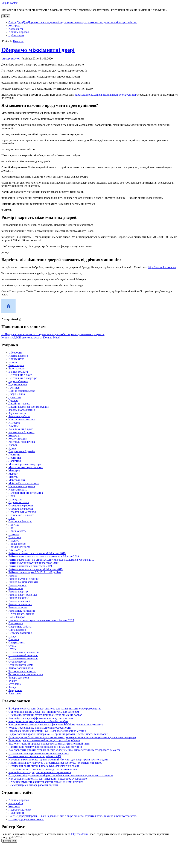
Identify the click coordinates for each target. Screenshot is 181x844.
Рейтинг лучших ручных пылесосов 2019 (33, 562)
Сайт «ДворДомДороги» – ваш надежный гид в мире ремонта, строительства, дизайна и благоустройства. (72, 22)
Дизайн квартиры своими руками (28, 406)
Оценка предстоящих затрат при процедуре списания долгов (45, 714)
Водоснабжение (18, 381)
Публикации (16, 35)
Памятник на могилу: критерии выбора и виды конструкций (45, 746)
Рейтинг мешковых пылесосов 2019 (30, 566)
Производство (17, 543)
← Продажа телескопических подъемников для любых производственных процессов (52, 334)
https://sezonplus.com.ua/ (162, 267)
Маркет (12, 473)
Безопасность (16, 368)
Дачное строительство (21, 390)
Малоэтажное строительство (25, 467)
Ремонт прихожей (19, 601)
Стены (12, 645)
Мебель (12, 476)
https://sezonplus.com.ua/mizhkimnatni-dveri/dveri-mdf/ (106, 94)
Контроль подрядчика (21, 441)
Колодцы (13, 435)
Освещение (15, 499)
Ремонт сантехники (20, 604)
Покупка (13, 524)
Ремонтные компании (21, 610)
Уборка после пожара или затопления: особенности (39, 727)
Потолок (13, 534)
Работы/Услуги (17, 550)
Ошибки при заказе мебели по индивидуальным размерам (43, 711)
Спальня (13, 639)
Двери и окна (16, 393)
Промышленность (19, 546)
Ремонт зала (15, 588)
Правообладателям (19, 809)
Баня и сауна (16, 365)
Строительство (17, 661)
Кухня (12, 448)
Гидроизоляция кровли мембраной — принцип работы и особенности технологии (58, 733)
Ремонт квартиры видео (22, 594)
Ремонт (12, 575)
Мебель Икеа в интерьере (23, 483)
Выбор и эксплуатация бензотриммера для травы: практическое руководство (54, 708)
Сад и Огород (16, 616)
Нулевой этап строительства (25, 492)
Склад (12, 636)
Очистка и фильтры (20, 521)
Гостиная (13, 387)
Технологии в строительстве (25, 674)
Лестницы (14, 457)
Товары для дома (18, 677)
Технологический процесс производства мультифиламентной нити (49, 743)
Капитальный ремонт (21, 432)
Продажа (13, 540)
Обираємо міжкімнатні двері (38, 50)
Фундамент (15, 690)
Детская (13, 400)
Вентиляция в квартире (22, 378)
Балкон (12, 362)
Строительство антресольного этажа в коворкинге (38, 753)
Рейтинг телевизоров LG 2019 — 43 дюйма (34, 572)
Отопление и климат (21, 515)
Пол (10, 527)
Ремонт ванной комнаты (23, 581)
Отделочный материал (22, 511)
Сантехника (15, 623)
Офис (11, 518)
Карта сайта (15, 28)
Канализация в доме (20, 428)
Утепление (15, 683)
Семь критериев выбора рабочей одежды (33, 784)
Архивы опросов (18, 31)
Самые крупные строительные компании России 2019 (41, 620)
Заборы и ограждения (21, 409)
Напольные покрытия (21, 486)
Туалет (12, 680)
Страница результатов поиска (26, 819)
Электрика (14, 693)
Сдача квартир (17, 629)
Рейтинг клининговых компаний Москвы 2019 (37, 553)
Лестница (14, 454)
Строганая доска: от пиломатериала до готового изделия (42, 769)
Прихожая (14, 537)
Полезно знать (17, 530)
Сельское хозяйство (20, 632)
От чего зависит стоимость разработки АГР (34, 756)
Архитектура (16, 358)
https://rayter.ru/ (79, 834)
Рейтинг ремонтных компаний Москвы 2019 (35, 569)
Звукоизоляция (17, 413)
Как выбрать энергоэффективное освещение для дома (41, 718)
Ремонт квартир (18, 591)
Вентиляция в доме (20, 374)
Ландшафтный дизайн (21, 451)
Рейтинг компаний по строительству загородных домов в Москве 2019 (51, 559)
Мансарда (14, 470)
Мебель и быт (16, 479)
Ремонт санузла (17, 607)
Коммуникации (17, 438)
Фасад (12, 687)
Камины (13, 425)
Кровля (12, 444)
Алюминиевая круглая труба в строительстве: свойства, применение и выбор (55, 762)
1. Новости (15, 352)
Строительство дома (20, 664)
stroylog (11, 58)
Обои (11, 495)
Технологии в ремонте (22, 671)
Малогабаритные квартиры (25, 464)
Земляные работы (19, 416)
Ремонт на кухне (18, 597)
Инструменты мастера (21, 419)
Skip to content (9, 2)
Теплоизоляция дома (20, 667)
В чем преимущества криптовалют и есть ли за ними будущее (45, 781)
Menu (5, 16)
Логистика (14, 460)
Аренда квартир (18, 355)
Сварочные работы (19, 626)
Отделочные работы (20, 505)
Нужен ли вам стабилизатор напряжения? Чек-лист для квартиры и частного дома (58, 759)
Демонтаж (14, 397)
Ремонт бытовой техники (23, 578)
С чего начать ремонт (21, 613)
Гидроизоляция (17, 384)
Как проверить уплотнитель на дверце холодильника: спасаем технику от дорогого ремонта (64, 749)
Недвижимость (17, 489)
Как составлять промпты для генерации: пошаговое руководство (47, 778)
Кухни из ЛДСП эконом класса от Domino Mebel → (32, 337)
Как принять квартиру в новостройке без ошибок (38, 721)
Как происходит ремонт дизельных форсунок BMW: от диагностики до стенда (55, 724)
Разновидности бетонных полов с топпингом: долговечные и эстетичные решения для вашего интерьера (72, 737)
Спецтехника (16, 642)
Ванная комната (18, 371)
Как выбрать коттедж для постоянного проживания (39, 772)
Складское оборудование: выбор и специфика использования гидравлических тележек (60, 775)
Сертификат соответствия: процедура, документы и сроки (43, 765)
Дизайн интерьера (19, 403)
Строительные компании (23, 652)
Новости (18, 41)
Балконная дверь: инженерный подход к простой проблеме (44, 740)
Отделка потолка (18, 502)
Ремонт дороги (17, 585)
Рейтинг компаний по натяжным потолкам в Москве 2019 (43, 556)
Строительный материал (23, 655)
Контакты (14, 25)
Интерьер (14, 422)
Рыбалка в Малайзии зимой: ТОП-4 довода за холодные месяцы (47, 730)
